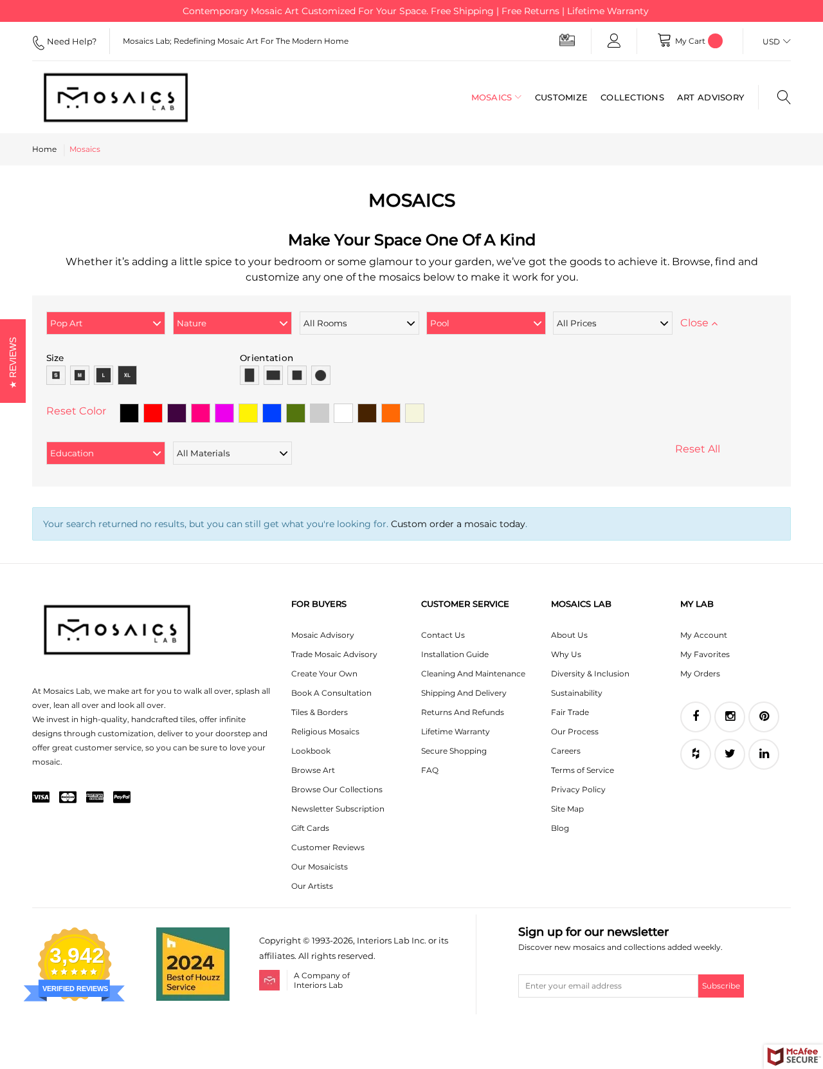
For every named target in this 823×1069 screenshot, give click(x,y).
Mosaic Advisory (322, 635)
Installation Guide (455, 654)
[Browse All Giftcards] (567, 39)
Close (695, 323)
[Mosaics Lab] (115, 97)
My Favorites (705, 654)
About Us (569, 635)
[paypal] (122, 798)
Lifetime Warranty (455, 731)
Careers (566, 751)
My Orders (700, 673)
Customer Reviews (328, 847)
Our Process (575, 731)
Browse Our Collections (337, 789)
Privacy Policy (578, 789)
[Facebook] (695, 717)
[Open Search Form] (774, 97)
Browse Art (313, 770)
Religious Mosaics (325, 731)
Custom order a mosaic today (458, 524)
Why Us (566, 654)
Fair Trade (570, 712)
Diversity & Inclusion (590, 673)
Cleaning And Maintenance (473, 673)
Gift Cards (310, 828)
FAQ (430, 770)
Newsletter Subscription (337, 808)
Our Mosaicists (319, 866)
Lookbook (310, 751)
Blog (560, 828)
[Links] (614, 41)
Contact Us (443, 635)
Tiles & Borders (319, 712)
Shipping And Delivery (464, 693)
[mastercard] (68, 798)
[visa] (41, 798)
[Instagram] (729, 717)
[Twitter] (729, 754)
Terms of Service (582, 770)
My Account (703, 635)
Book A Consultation (331, 693)
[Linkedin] (763, 754)
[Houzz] (695, 754)
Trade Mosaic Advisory (334, 654)
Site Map (567, 808)
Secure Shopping (454, 751)
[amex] (95, 798)
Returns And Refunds (462, 712)
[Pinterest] (763, 717)
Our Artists (312, 886)
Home (44, 149)
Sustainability (576, 693)
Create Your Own (324, 673)
